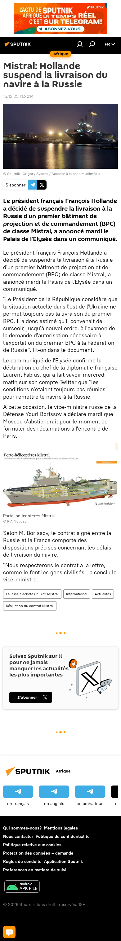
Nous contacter (18, 836)
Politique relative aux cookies (32, 844)
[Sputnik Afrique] (18, 46)
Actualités (103, 594)
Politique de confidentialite (63, 836)
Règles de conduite (22, 861)
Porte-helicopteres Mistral (29, 516)
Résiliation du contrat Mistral (30, 605)
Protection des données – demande (38, 853)
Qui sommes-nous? (22, 828)
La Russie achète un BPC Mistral (32, 594)
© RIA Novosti (15, 521)
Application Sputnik (63, 861)
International (76, 594)
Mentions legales (61, 828)
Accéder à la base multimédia (76, 173)
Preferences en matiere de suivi (34, 870)
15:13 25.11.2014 (18, 96)
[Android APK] (22, 887)
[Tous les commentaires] (9, 932)
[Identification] (80, 44)
